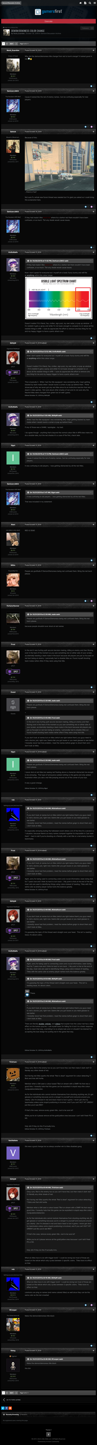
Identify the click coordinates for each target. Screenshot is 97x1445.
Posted (33, 50)
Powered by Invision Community (48, 1441)
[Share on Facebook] (6, 1408)
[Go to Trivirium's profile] (13, 1074)
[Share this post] (93, 50)
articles (48, 1024)
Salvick (13, 132)
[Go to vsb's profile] (13, 814)
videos (57, 1024)
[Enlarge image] (59, 166)
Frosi (13, 644)
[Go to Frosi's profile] (13, 656)
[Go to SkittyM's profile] (13, 357)
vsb (13, 800)
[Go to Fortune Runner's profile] (13, 618)
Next (11, 43)
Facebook (48, 1434)
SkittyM (13, 343)
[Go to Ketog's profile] (13, 1365)
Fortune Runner (13, 606)
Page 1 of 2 (24, 44)
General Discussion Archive (51, 33)
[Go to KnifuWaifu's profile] (13, 264)
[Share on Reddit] (10, 1408)
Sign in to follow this (11, 27)
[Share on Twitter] (2, 1408)
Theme (48, 1430)
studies (41, 1024)
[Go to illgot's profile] (13, 457)
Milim (13, 565)
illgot (13, 445)
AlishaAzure (57, 808)
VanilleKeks (13, 1140)
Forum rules (48, 21)
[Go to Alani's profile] (13, 539)
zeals (54, 614)
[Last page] (16, 43)
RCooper (13, 1310)
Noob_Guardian (19, 33)
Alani (13, 524)
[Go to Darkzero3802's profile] (13, 105)
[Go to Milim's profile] (13, 579)
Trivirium (13, 1062)
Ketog (13, 1350)
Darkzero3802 (13, 91)
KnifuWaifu (13, 252)
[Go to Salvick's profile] (13, 146)
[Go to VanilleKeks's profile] (13, 1153)
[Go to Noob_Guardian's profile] (6, 32)
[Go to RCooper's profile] (13, 1324)
